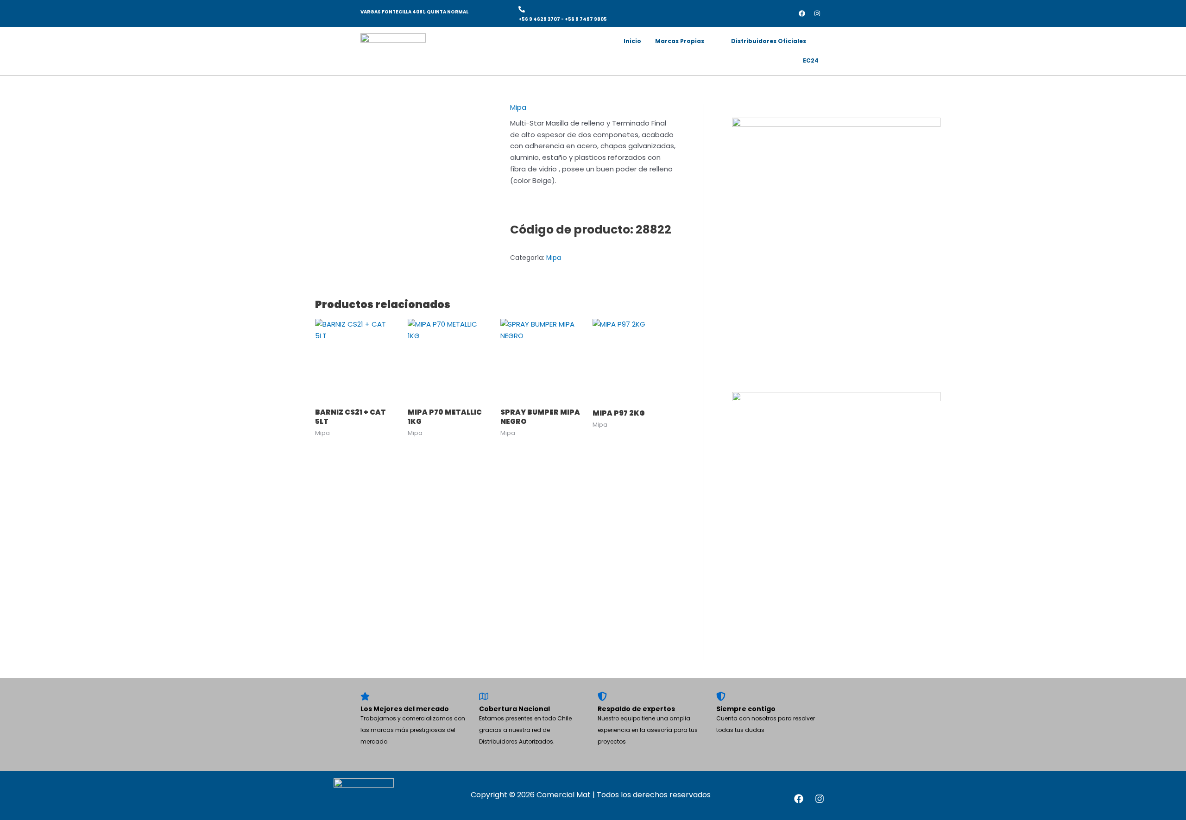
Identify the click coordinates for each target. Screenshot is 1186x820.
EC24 (811, 60)
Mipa (518, 107)
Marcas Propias (679, 41)
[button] (686, 41)
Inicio (632, 41)
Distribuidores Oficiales (768, 41)
